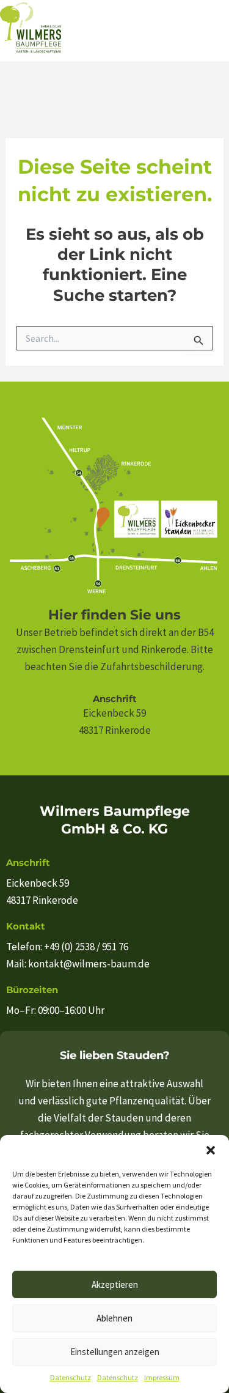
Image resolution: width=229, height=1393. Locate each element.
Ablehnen (114, 1318)
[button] (211, 1150)
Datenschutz (70, 1377)
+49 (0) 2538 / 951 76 (86, 946)
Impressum (162, 1377)
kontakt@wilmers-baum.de (89, 963)
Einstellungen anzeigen (114, 1352)
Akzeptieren (115, 1284)
